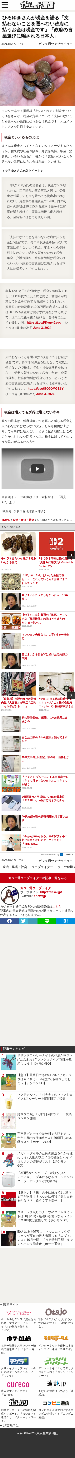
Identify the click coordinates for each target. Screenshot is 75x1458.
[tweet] (23, 921)
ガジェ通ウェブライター (55, 44)
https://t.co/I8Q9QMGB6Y (46, 388)
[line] (47, 921)
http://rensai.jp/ (51, 892)
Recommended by (50, 854)
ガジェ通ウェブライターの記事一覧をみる (37, 878)
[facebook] (9, 921)
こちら (57, 906)
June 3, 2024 (42, 327)
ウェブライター (42, 867)
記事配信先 (11, 1425)
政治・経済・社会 (14, 867)
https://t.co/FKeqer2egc (44, 322)
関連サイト (11, 1304)
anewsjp (40, 896)
